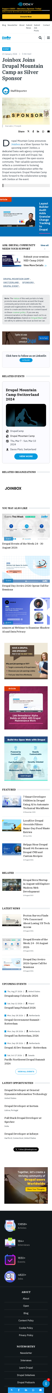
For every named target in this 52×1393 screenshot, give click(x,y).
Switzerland (11, 282)
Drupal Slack (37, 318)
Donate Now (26, 16)
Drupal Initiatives (26, 1375)
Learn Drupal (26, 1367)
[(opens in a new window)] (25, 3)
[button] (24, 131)
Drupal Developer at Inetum (21, 1106)
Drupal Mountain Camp (16, 278)
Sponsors (28, 282)
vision (16, 298)
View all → (45, 247)
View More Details (33, 265)
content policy (19, 312)
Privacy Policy (26, 1335)
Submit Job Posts (37, 28)
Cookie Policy (26, 1327)
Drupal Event (11, 286)
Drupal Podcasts (26, 1382)
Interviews (26, 1360)
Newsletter (12, 25)
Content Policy (26, 1320)
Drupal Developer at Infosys (21, 1133)
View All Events (26, 1071)
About (21, 25)
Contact (46, 25)
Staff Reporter (19, 90)
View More (26, 456)
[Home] (6, 38)
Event (6, 49)
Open (26, 1305)
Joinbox (15, 144)
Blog (4, 25)
